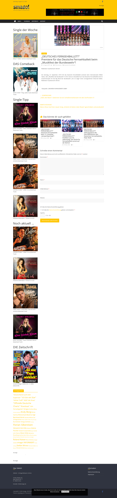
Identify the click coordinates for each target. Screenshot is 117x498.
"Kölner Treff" (18, 400)
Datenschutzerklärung (55, 210)
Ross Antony (30, 440)
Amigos (26, 409)
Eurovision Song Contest (21, 422)
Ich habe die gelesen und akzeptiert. (58, 210)
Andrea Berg (33, 409)
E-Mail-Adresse (44, 189)
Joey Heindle (34, 431)
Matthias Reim (22, 435)
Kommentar (44, 157)
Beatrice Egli (31, 415)
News (19, 21)
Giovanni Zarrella (19, 428)
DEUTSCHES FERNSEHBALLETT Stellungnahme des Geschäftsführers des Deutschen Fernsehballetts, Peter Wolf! (93, 133)
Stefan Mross (22, 445)
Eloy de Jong (33, 419)
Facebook (27, 21)
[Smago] (15, 21)
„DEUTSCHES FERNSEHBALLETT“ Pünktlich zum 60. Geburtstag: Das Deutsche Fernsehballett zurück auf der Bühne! (71, 138)
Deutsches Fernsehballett (69, 65)
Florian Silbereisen (23, 424)
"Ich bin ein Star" (28, 397)
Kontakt (42, 21)
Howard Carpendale (25, 431)
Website (42, 198)
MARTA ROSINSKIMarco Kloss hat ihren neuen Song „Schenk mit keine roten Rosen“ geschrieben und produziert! (72, 107)
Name (42, 180)
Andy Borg (26, 411)
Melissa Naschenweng (31, 435)
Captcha (42, 213)
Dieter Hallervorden (26, 419)
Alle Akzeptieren (65, 491)
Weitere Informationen (54, 491)
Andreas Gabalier (16, 412)
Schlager (44, 53)
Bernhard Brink (18, 417)
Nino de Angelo (30, 437)
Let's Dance (16, 433)
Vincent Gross (20, 448)
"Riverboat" (25, 406)
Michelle (22, 437)
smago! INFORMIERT (25, 442)
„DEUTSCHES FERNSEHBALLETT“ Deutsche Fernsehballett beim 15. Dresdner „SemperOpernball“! (49, 132)
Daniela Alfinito (29, 417)
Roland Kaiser (19, 439)
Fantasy (32, 421)
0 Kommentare (58, 65)
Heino (28, 428)
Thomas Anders (32, 445)
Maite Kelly (24, 433)
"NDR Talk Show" (29, 400)
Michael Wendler (16, 437)
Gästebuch (35, 21)
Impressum (91, 474)
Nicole (25, 437)
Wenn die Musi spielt (29, 448)
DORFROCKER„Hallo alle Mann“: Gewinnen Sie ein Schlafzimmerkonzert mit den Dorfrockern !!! (67, 96)
